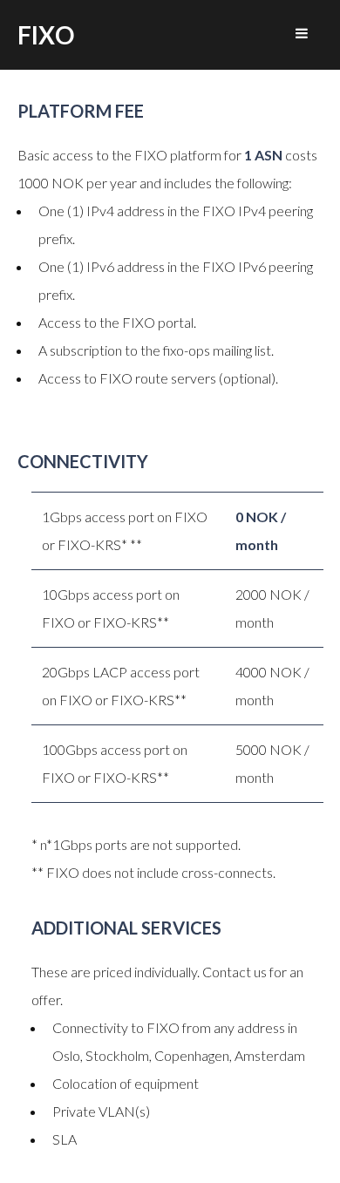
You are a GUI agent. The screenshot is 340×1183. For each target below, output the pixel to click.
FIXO (45, 35)
